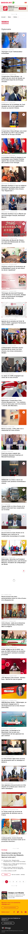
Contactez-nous (8, 923)
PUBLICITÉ (13, 14)
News (9, 17)
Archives (23, 874)
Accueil (3, 17)
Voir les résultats (16, 874)
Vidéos (15, 17)
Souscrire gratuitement (10, 907)
